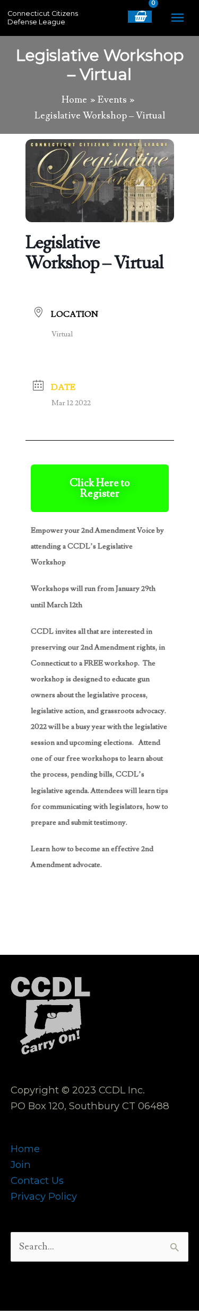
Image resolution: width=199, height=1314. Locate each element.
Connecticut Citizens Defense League (42, 18)
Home (25, 1149)
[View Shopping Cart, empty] (140, 17)
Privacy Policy (44, 1196)
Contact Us (37, 1180)
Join (21, 1164)
